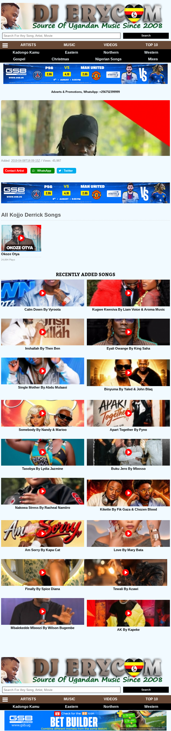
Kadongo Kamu (26, 52)
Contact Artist (14, 170)
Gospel (19, 59)
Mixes (153, 59)
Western (151, 52)
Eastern (71, 52)
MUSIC (69, 45)
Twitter (68, 170)
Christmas (60, 59)
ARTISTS (28, 45)
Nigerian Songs (108, 59)
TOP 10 (152, 45)
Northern (111, 52)
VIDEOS (110, 45)
